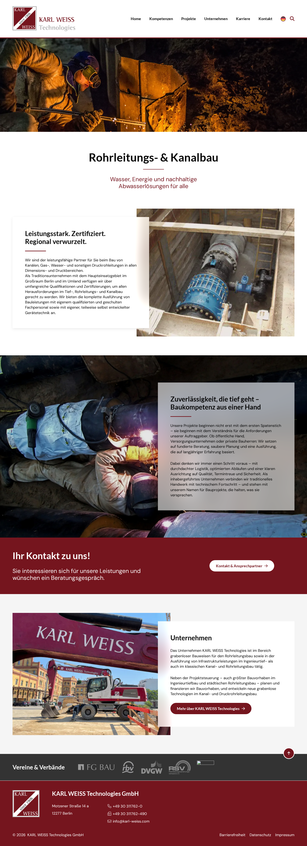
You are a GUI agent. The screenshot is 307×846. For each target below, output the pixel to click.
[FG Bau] (96, 767)
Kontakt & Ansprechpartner (239, 566)
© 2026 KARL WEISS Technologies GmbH (48, 834)
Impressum (284, 834)
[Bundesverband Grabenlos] (205, 767)
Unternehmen (216, 18)
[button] (292, 18)
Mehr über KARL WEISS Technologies (208, 708)
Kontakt (265, 18)
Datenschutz (260, 834)
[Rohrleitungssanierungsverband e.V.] (180, 767)
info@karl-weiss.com (131, 821)
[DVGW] (151, 767)
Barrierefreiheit (232, 834)
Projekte (188, 18)
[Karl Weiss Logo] (44, 18)
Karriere (243, 18)
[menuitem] (283, 18)
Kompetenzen (161, 18)
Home (136, 18)
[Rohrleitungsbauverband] (128, 767)
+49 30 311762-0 (127, 806)
